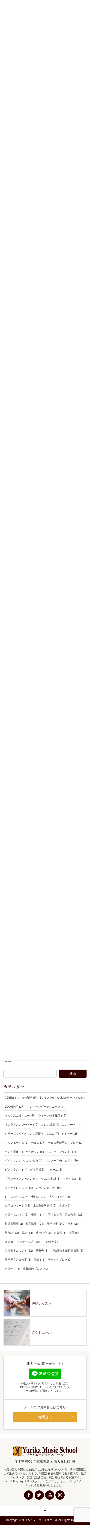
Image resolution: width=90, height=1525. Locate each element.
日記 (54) (27, 1232)
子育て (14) (38, 1214)
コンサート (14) (71, 1124)
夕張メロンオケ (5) (16, 1214)
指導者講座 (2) (14, 1223)
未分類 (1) (60, 1232)
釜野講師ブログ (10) (35, 1268)
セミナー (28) (70, 1133)
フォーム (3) (54, 1169)
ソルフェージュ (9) (16, 1142)
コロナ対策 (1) (50, 1124)
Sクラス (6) (46, 1097)
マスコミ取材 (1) (49, 1178)
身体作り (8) (12, 1268)
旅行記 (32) (12, 1232)
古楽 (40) (64, 1205)
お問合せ (45, 1417)
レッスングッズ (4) (16, 1196)
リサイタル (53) (73, 1178)
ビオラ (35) (37, 1169)
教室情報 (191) (35, 1223)
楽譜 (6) (10, 1241)
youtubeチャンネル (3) (71, 1097)
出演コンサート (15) (17, 1205)
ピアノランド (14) (16, 1169)
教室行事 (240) (56, 1223)
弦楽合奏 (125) (74, 1214)
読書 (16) (39, 1259)
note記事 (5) (29, 1097)
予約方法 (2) (38, 1196)
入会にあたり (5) (59, 1196)
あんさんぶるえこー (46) (20, 1115)
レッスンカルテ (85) (48, 1187)
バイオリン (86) (35, 1151)
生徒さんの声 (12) (28, 1241)
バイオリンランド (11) (62, 1151)
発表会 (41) (43, 1250)
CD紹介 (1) (12, 1097)
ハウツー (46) (53, 1160)
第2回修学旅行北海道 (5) (67, 1250)
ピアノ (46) (72, 1160)
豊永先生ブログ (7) (60, 1259)
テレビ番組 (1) (14, 1151)
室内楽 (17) (55, 1214)
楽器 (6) (74, 1232)
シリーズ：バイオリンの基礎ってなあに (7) (32, 1133)
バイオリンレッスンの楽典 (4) (23, 1160)
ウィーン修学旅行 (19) (52, 1115)
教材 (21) (73, 1223)
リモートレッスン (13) (19, 1187)
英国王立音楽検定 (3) (18, 1259)
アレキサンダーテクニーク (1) (45, 1106)
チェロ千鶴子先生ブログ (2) (65, 1142)
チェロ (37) (38, 1142)
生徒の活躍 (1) (51, 1241)
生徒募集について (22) (19, 1250)
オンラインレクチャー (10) (21, 1124)
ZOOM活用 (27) (14, 1106)
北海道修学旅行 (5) (44, 1205)
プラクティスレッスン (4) (21, 1178)
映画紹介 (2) (43, 1232)
